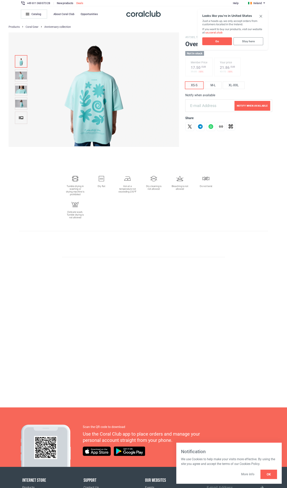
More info (247, 474)
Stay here (248, 41)
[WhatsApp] (211, 126)
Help (236, 3)
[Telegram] (200, 126)
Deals (79, 3)
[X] (189, 126)
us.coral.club (214, 32)
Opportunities (89, 14)
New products (65, 3)
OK (269, 474)
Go (217, 41)
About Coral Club (63, 14)
